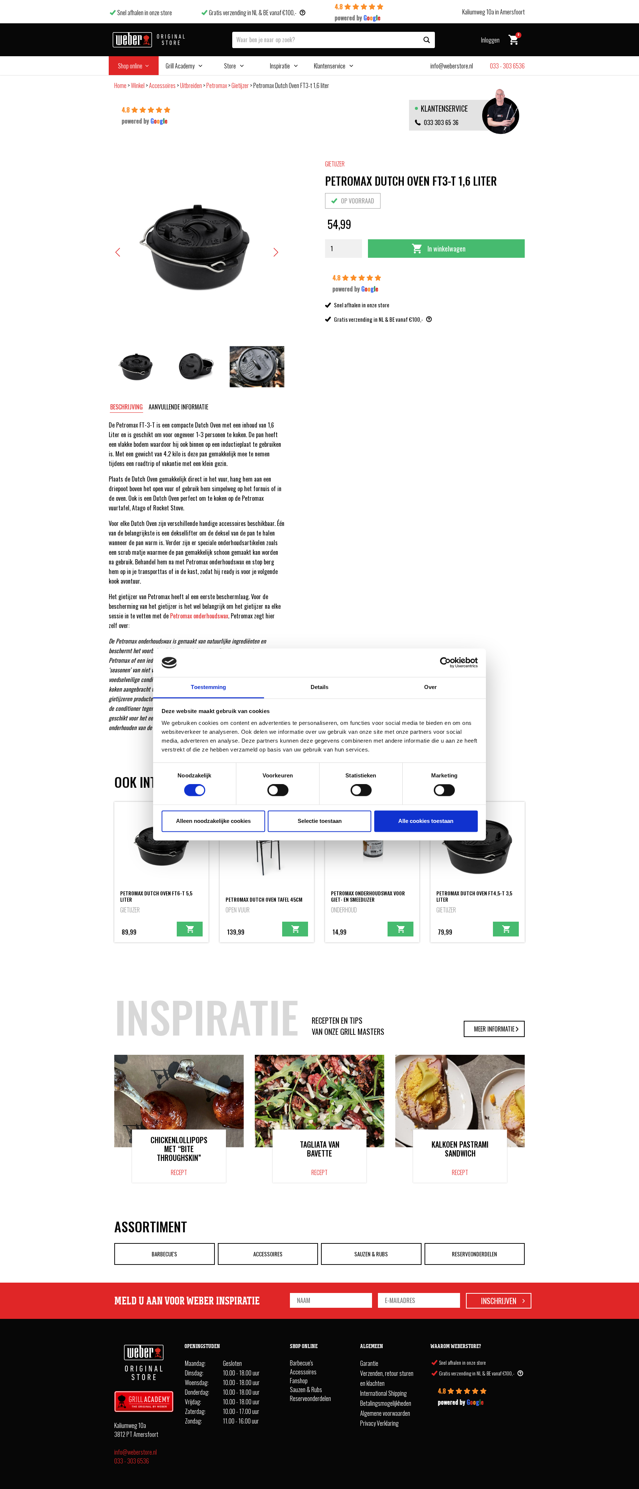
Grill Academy (180, 65)
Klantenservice (329, 65)
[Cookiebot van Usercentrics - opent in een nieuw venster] (445, 662)
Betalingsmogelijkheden (385, 1403)
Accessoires (162, 85)
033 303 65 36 (441, 122)
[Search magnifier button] (427, 40)
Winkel (138, 85)
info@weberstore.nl (135, 1452)
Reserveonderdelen (474, 1254)
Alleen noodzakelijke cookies (213, 821)
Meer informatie (494, 1028)
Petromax (216, 85)
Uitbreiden (191, 85)
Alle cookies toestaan (425, 821)
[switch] (277, 790)
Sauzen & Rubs (371, 1254)
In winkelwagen (446, 248)
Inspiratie (280, 65)
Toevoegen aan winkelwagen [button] (190, 929)
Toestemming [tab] (208, 687)
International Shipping (383, 1393)
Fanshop (299, 1380)
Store (230, 65)
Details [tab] (320, 687)
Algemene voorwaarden (385, 1413)
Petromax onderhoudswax (199, 615)
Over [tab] (430, 687)
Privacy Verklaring (379, 1423)
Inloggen (490, 40)
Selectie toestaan (320, 821)
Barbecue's (164, 1254)
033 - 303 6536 (131, 1460)
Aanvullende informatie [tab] (178, 406)
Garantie (369, 1363)
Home (120, 85)
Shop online (130, 65)
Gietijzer (240, 85)
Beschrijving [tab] (126, 406)
